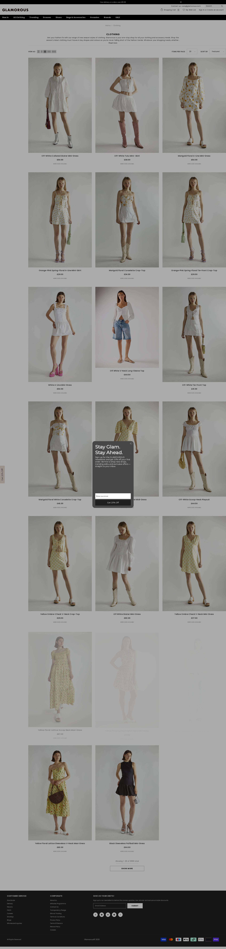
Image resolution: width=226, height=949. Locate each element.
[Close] (131, 443)
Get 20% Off (113, 503)
